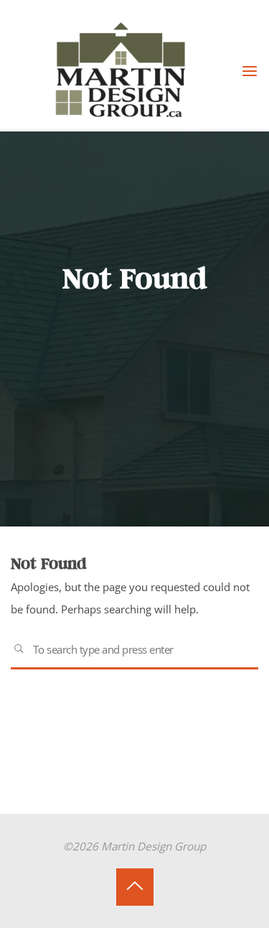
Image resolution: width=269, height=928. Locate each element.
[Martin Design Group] (125, 70)
